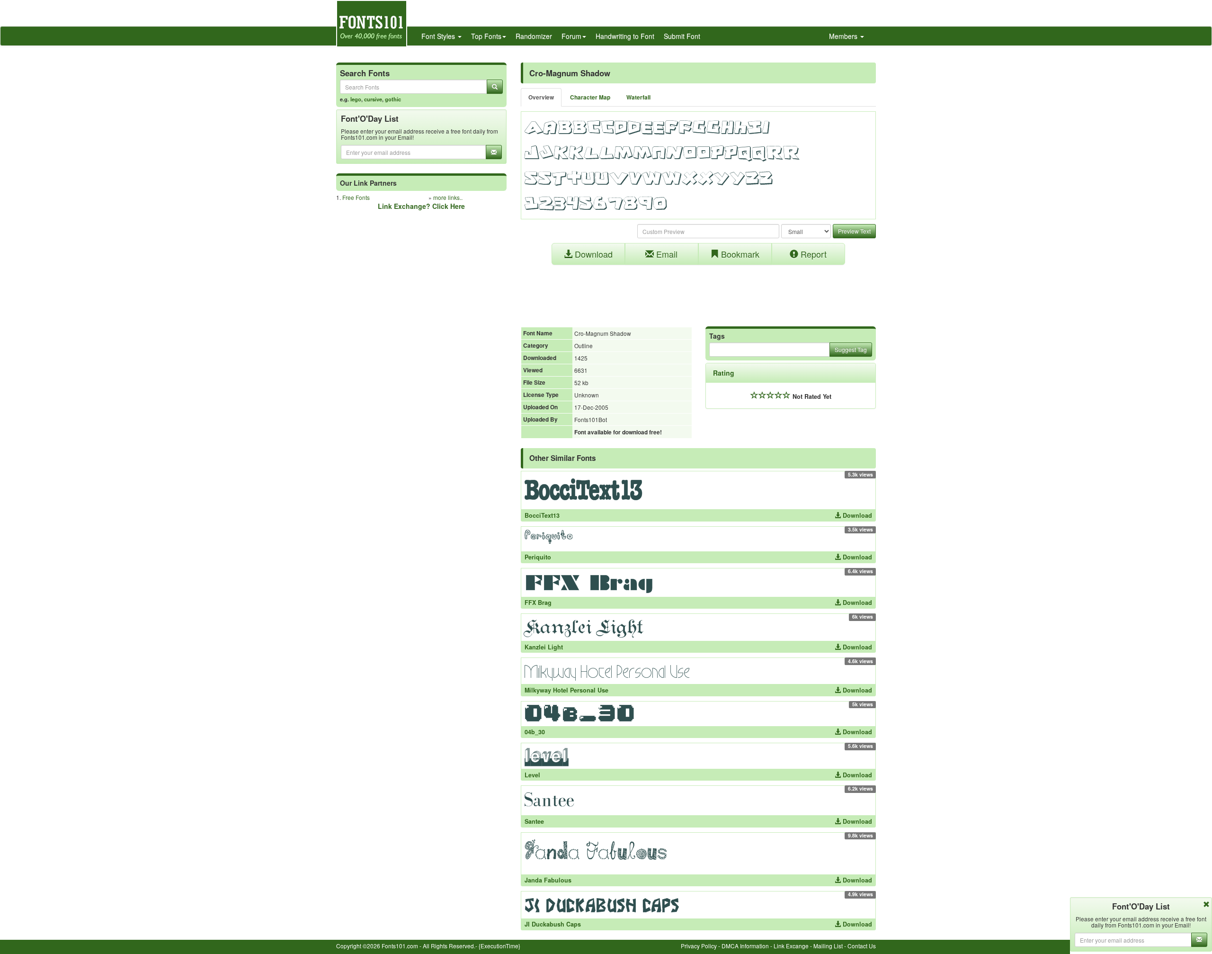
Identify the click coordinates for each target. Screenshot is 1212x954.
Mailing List (828, 946)
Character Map (590, 97)
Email (665, 254)
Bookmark (739, 254)
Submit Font (682, 36)
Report (812, 254)
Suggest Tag (851, 349)
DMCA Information (745, 946)
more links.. (448, 197)
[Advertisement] (698, 291)
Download (592, 254)
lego (355, 99)
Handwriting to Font (625, 36)
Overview (541, 97)
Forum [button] (571, 36)
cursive (373, 99)
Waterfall (638, 97)
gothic (393, 99)
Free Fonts (356, 197)
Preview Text (854, 231)
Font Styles (439, 36)
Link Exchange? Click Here (421, 206)
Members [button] (844, 36)
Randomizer (534, 36)
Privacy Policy (699, 946)
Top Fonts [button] (486, 36)
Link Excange (791, 946)
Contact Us (861, 946)
